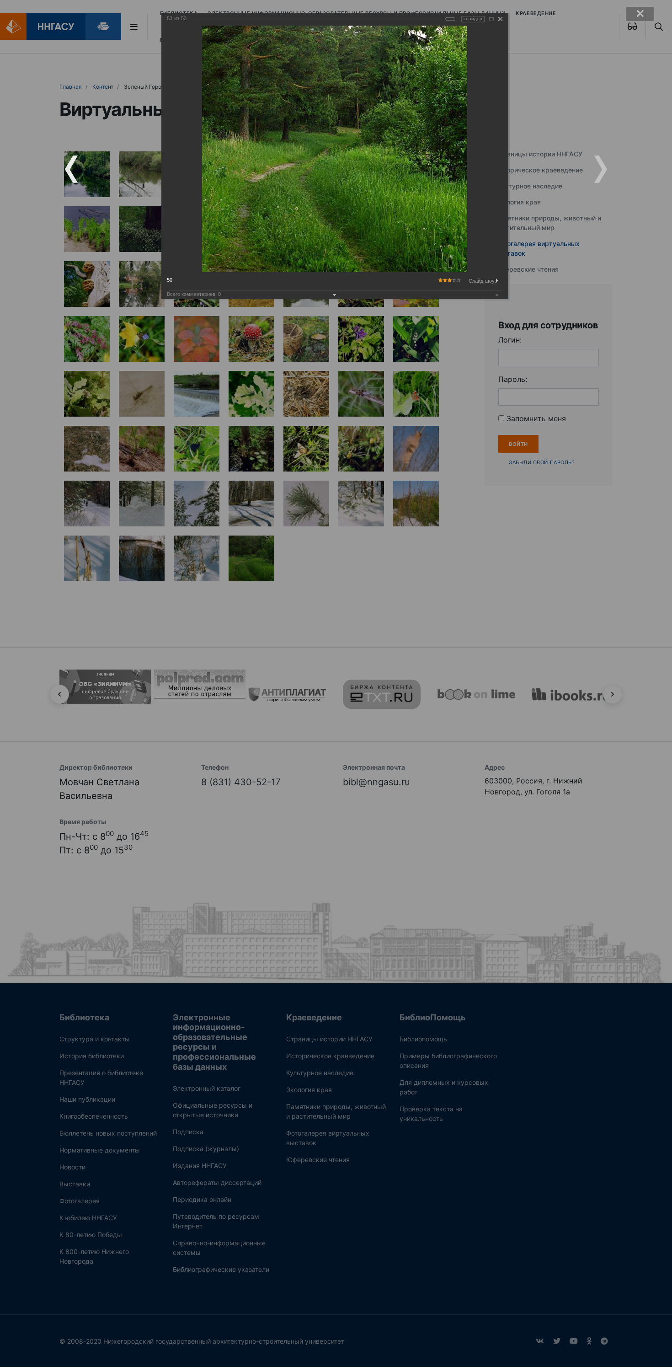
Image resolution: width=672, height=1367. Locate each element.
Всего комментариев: (194, 294)
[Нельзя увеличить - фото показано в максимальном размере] (491, 19)
